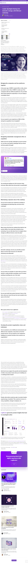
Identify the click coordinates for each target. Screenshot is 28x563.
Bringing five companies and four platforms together (5, 22)
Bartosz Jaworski (6, 511)
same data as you (21, 443)
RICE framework (3, 260)
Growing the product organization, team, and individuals (4, 32)
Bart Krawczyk (6, 554)
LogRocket (4, 413)
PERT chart (7, 314)
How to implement (5, 312)
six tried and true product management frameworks (12, 317)
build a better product (15, 313)
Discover (4, 315)
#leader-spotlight (3, 448)
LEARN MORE (2, 44)
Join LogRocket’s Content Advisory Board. (21, 318)
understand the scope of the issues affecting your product (16, 441)
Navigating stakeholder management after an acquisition (4, 26)
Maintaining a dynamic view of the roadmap (5, 29)
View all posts (14, 560)
